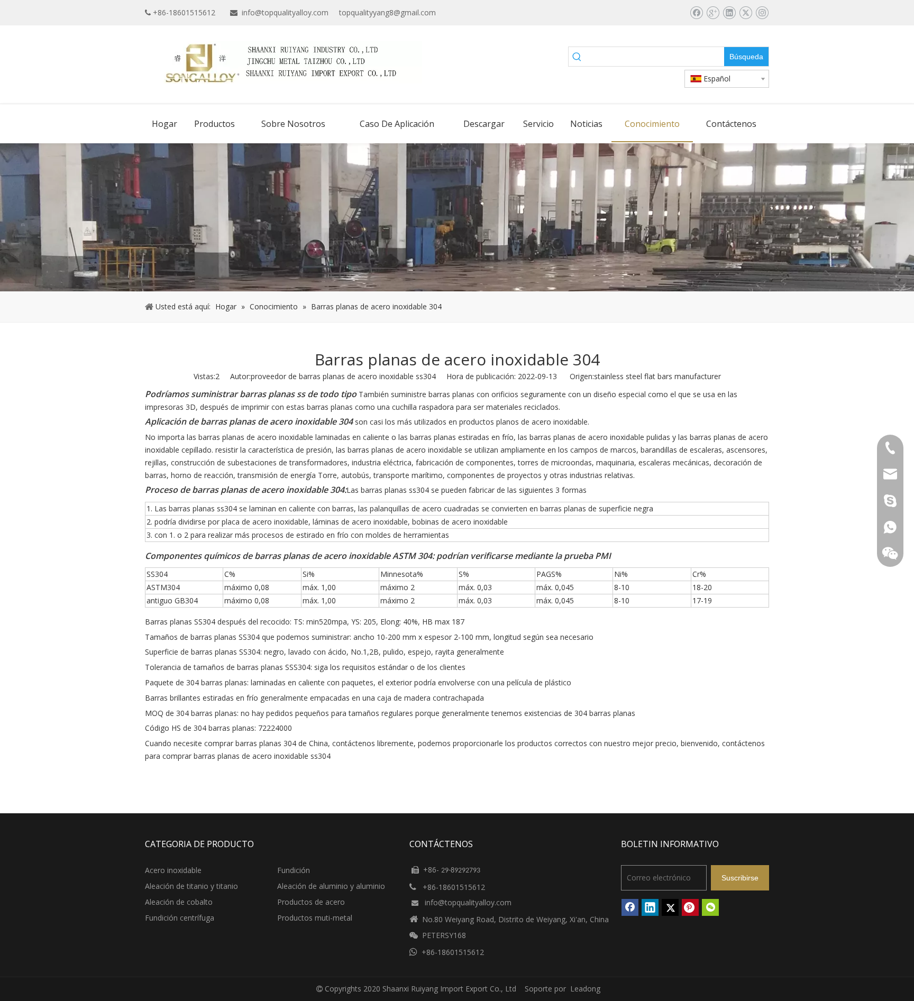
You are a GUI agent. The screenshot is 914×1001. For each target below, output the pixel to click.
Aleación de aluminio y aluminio (331, 886)
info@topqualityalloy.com (285, 12)
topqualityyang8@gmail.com (387, 12)
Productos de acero (311, 902)
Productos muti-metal (314, 918)
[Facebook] (696, 13)
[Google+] (712, 13)
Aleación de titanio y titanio (191, 886)
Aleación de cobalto (179, 902)
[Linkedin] (729, 13)
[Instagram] (762, 13)
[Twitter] (745, 13)
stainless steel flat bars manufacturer (657, 376)
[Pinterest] (690, 907)
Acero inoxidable (173, 870)
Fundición (293, 870)
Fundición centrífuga (179, 918)
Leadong (585, 989)
